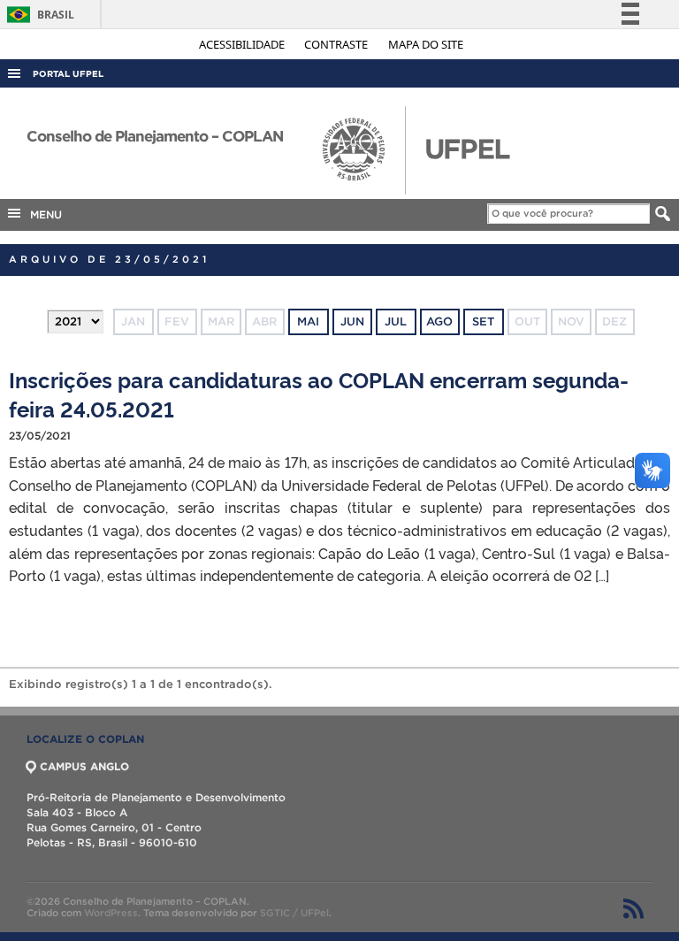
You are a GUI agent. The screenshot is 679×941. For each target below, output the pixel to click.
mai (308, 321)
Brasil (37, 14)
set (483, 321)
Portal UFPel (68, 74)
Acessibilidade (243, 44)
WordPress (111, 912)
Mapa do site (425, 44)
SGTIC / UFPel (294, 912)
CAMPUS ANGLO (84, 766)
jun (352, 321)
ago (439, 321)
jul (396, 321)
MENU (42, 214)
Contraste (337, 44)
